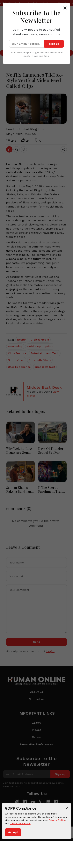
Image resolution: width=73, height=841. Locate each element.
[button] (66, 808)
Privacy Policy (57, 820)
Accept (13, 832)
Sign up (54, 43)
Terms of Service (20, 823)
